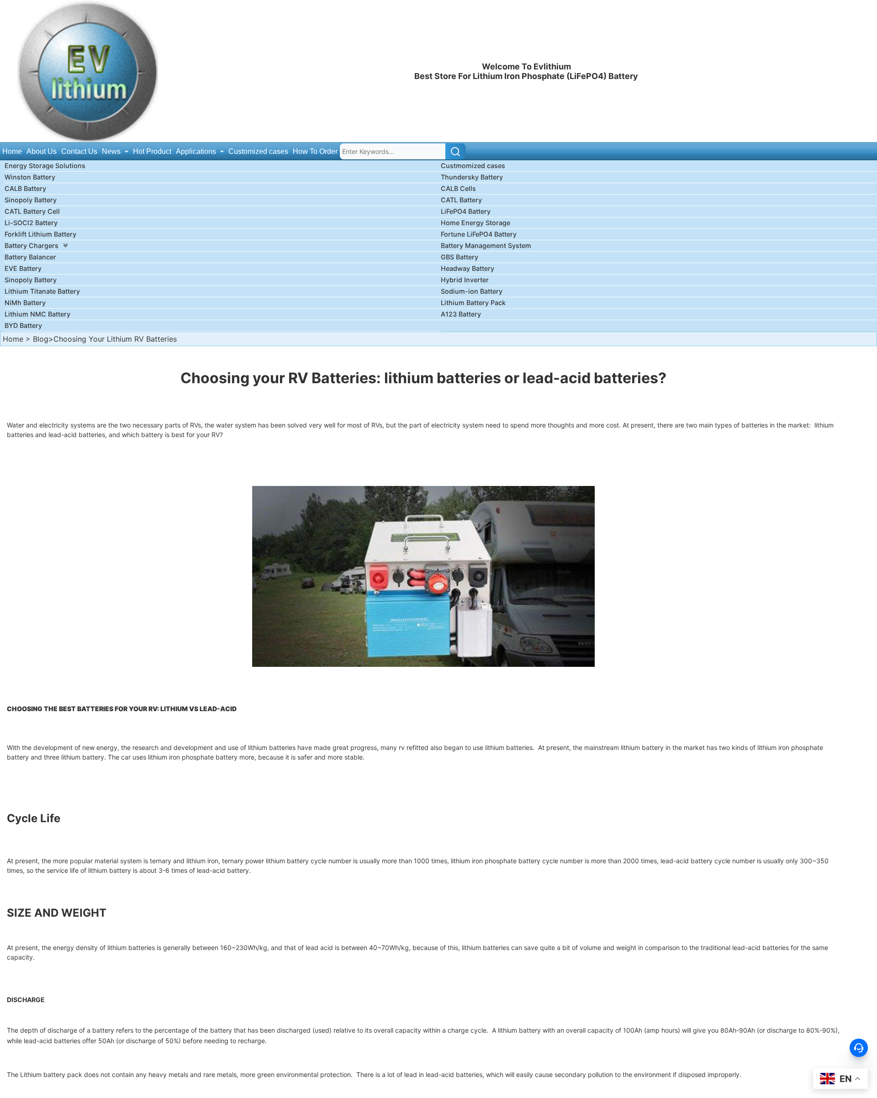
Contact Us (79, 151)
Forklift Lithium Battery (40, 234)
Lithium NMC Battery (37, 314)
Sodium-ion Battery (471, 291)
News (112, 151)
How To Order (315, 151)
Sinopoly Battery (31, 200)
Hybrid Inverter (465, 280)
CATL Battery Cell (32, 211)
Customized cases (258, 151)
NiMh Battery (25, 302)
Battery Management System (486, 245)
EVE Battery (23, 268)
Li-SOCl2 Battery (31, 223)
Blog (40, 338)
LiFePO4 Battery (466, 211)
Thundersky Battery (472, 177)
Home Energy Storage (475, 223)
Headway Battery (467, 268)
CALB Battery (25, 188)
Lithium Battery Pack (473, 302)
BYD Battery (23, 325)
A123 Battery (461, 314)
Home (12, 151)
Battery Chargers (31, 245)
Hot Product (152, 151)
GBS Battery (459, 257)
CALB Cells (458, 188)
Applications (197, 151)
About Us (41, 151)
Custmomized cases (473, 165)
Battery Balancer (30, 257)
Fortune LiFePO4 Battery (479, 234)
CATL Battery (461, 200)
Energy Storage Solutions (45, 165)
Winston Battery (30, 177)
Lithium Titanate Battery (42, 291)
